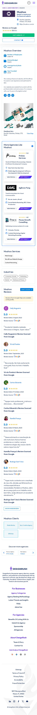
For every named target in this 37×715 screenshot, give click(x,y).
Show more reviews (12, 508)
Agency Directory (13, 8)
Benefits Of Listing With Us (18, 619)
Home (4, 8)
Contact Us (18, 646)
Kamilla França (15, 418)
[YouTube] (27, 701)
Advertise (18, 607)
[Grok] (25, 654)
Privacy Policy (18, 676)
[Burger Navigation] (34, 2)
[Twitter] (23, 701)
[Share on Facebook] (5, 95)
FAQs (18, 604)
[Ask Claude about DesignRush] (12, 654)
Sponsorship (18, 626)
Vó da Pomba (15, 344)
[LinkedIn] (10, 701)
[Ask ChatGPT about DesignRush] (21, 654)
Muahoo (21, 12)
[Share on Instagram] (12, 95)
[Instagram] (14, 701)
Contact (17, 40)
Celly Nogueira (15, 308)
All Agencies (18, 630)
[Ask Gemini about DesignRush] (16, 654)
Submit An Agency (18, 623)
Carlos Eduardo (15, 382)
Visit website (17, 35)
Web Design (8, 256)
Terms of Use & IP (18, 673)
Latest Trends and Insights (18, 600)
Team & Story (18, 642)
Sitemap (18, 670)
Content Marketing (11, 262)
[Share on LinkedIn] (9, 95)
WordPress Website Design (13, 259)
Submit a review (25, 289)
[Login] (29, 3)
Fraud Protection (18, 683)
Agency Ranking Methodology (18, 597)
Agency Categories (18, 593)
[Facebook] (18, 701)
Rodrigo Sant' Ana (16, 462)
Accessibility (18, 680)
